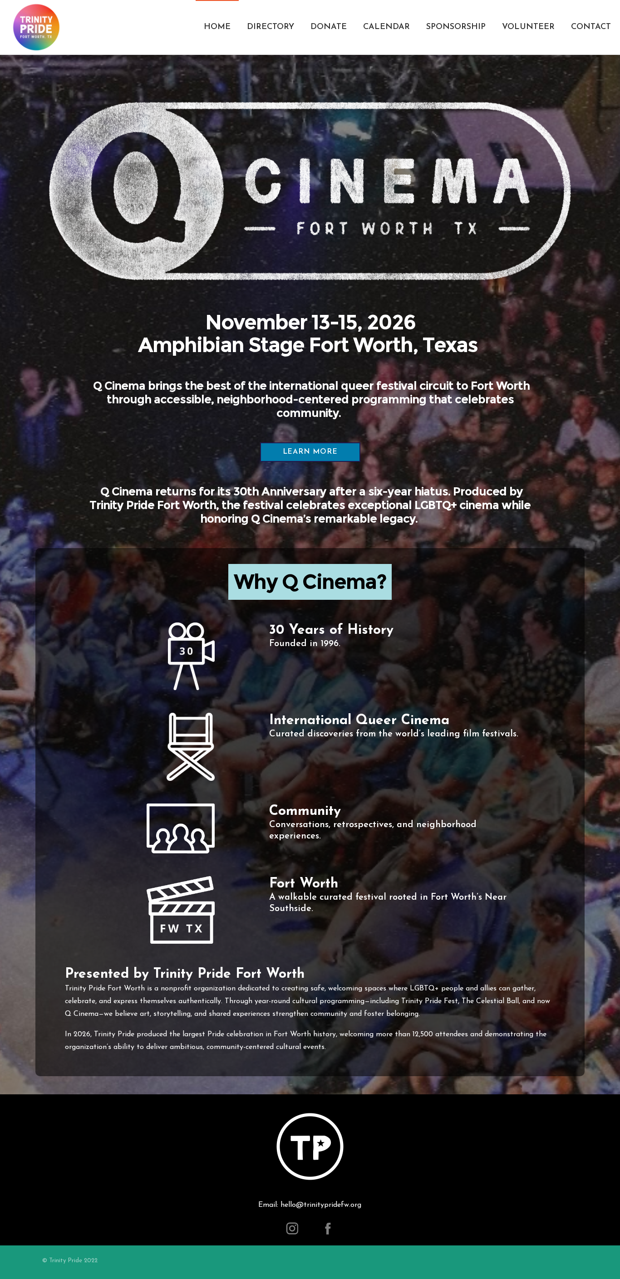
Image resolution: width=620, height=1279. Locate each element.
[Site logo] (36, 27)
